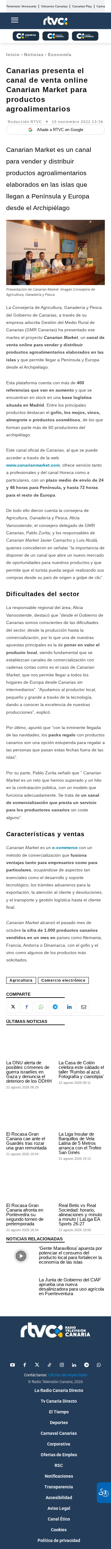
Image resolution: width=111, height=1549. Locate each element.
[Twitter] (37, 1365)
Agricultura (21, 980)
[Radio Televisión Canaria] (55, 1330)
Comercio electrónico (63, 980)
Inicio (13, 54)
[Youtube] (12, 1365)
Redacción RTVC (25, 122)
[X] (12, 1007)
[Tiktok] (49, 1365)
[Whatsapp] (98, 1365)
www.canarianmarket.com (33, 465)
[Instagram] (61, 1365)
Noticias (34, 54)
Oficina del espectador (67, 1375)
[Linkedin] (69, 1007)
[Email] (83, 1007)
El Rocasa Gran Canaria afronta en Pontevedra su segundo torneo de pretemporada (24, 1214)
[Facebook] (26, 1007)
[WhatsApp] (41, 1007)
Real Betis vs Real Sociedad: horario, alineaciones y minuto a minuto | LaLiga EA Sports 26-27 (80, 1214)
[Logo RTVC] (55, 21)
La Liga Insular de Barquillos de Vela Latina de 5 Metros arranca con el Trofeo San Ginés (80, 1143)
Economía (60, 54)
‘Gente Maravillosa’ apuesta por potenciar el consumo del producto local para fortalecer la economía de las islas (70, 1255)
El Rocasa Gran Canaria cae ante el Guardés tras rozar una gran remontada (26, 1140)
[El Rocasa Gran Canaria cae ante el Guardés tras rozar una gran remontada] (29, 1116)
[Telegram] (55, 1007)
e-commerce (65, 847)
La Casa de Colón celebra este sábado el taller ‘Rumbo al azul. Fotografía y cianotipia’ (81, 1069)
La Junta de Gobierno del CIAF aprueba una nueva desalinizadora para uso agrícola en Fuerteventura (71, 1286)
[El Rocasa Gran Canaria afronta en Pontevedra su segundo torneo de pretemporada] (29, 1187)
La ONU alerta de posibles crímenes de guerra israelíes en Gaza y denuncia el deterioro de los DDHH (29, 1072)
